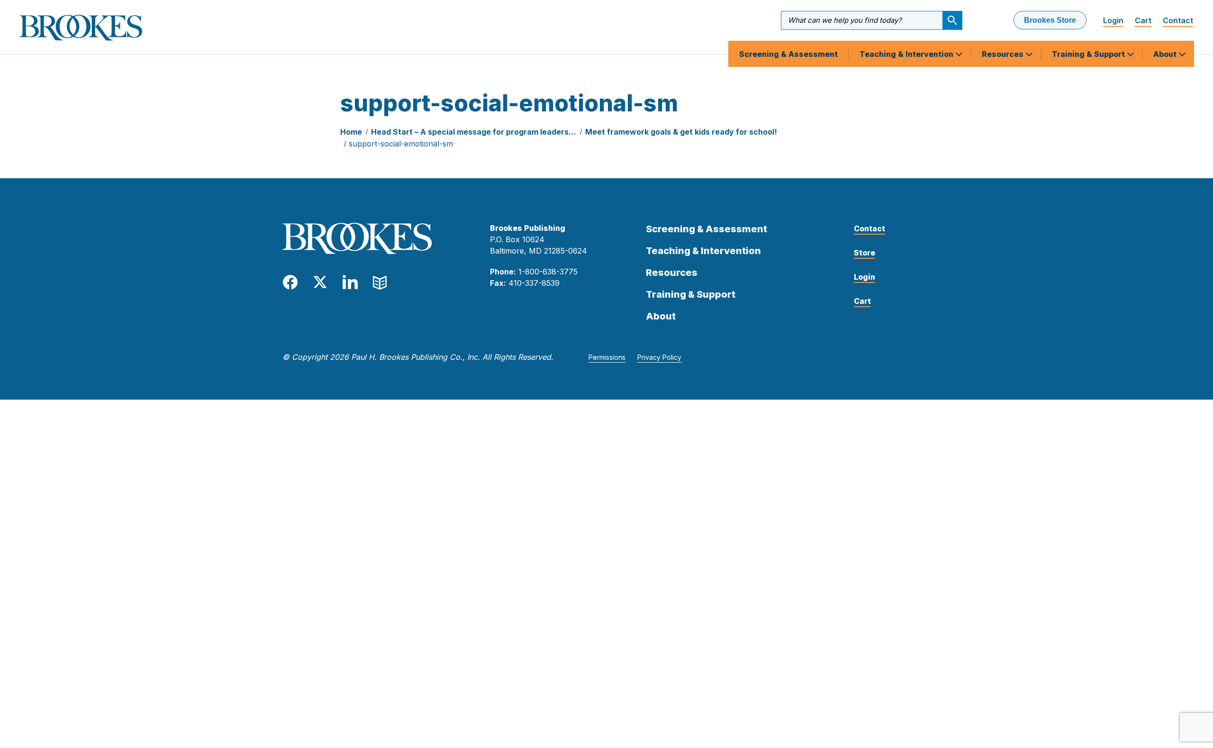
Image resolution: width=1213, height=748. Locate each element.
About (1165, 54)
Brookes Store (1050, 20)
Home (351, 132)
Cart (1143, 20)
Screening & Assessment (788, 54)
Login (1113, 20)
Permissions (606, 357)
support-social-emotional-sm (401, 143)
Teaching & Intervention (907, 54)
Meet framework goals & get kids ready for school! (681, 132)
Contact (1178, 20)
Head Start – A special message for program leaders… (473, 132)
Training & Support (1089, 54)
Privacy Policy (659, 357)
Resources (1003, 54)
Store (864, 252)
